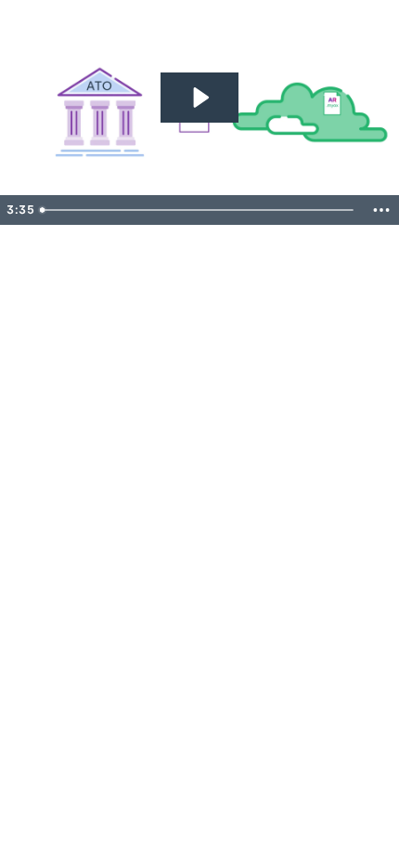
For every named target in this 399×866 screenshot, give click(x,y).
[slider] (199, 210)
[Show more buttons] (381, 210)
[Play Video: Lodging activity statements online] (199, 97)
